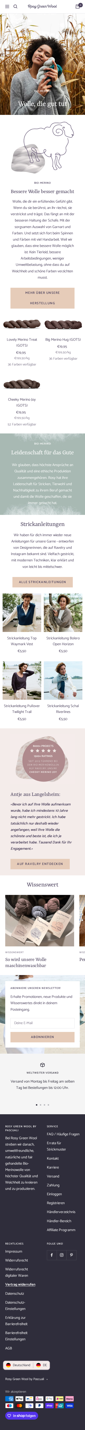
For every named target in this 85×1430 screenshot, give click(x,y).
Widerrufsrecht (16, 1260)
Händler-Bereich (59, 1221)
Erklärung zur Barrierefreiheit (16, 1321)
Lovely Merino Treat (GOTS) (22, 343)
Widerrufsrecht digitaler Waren (16, 1272)
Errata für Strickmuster (56, 1146)
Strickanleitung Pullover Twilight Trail (22, 709)
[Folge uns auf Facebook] (52, 1255)
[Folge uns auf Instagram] (61, 1255)
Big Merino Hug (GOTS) (63, 340)
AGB (8, 1348)
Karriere (53, 1167)
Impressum (13, 1251)
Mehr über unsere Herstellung (42, 298)
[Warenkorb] (77, 6)
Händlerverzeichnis (61, 1212)
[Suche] (15, 6)
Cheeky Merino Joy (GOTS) (22, 402)
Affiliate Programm (61, 1230)
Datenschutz (14, 1294)
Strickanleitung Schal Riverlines (63, 709)
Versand (53, 1176)
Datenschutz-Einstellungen (15, 1305)
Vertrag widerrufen (20, 1284)
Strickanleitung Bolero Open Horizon (63, 641)
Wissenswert (14, 952)
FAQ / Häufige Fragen (63, 1134)
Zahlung (53, 1185)
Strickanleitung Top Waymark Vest (22, 641)
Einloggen (54, 1194)
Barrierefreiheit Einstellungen (16, 1336)
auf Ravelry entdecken (40, 864)
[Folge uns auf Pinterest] (71, 1255)
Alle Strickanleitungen (42, 582)
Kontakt (53, 1159)
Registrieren (56, 1203)
